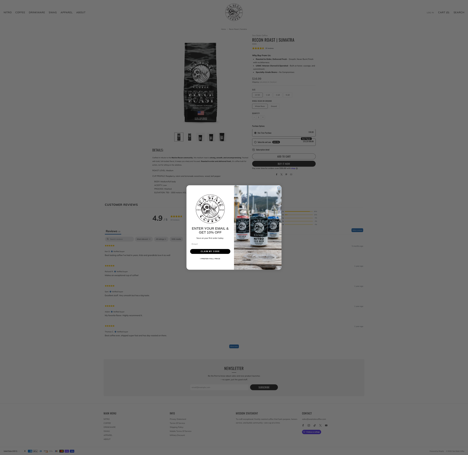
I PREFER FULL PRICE (210, 259)
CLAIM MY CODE (210, 251)
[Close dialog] (278, 188)
